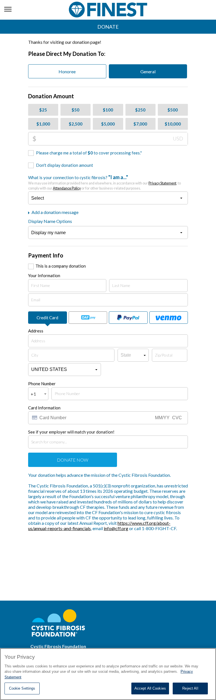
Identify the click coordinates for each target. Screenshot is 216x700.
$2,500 (75, 123)
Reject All (190, 688)
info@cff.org (116, 528)
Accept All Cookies (150, 688)
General (148, 71)
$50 (75, 109)
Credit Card (47, 317)
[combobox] (38, 393)
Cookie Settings (22, 688)
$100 (108, 109)
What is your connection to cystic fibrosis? (104, 182)
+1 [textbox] (33, 393)
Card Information (44, 407)
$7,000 (140, 123)
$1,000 (43, 123)
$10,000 (173, 123)
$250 (140, 109)
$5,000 (108, 123)
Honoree (67, 71)
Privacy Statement (162, 183)
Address (35, 330)
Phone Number (42, 383)
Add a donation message (54, 212)
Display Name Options (50, 221)
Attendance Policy (67, 188)
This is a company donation (60, 265)
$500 (173, 109)
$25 (43, 109)
